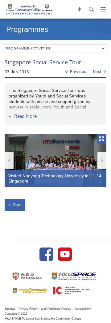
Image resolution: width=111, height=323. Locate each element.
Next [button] (101, 160)
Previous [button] (9, 160)
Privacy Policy (28, 308)
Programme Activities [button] (28, 48)
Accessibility (83, 308)
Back (17, 205)
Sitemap (10, 308)
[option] (55, 160)
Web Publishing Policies (56, 308)
